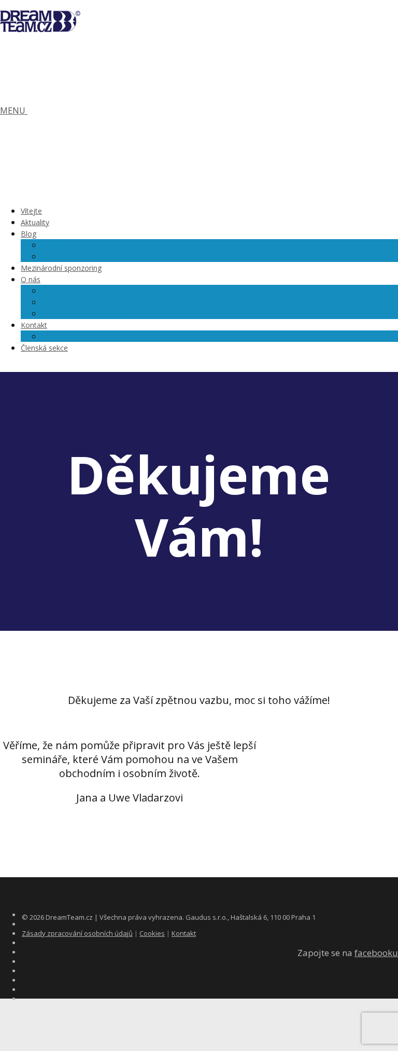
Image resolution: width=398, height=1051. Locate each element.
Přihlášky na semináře (84, 313)
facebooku (376, 953)
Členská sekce (44, 348)
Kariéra (55, 336)
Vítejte (31, 211)
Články (54, 245)
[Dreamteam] (40, 27)
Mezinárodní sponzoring (61, 268)
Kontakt (34, 325)
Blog (28, 234)
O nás (30, 279)
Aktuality (35, 222)
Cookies (152, 933)
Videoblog (61, 256)
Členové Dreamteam (81, 302)
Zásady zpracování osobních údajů (77, 933)
